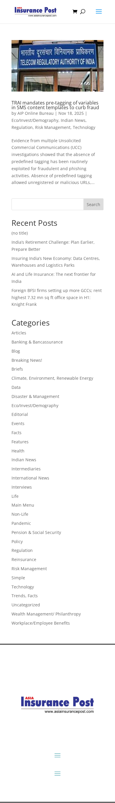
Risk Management (52, 127)
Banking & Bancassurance (37, 342)
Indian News (73, 120)
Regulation (22, 127)
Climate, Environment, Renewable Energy (52, 378)
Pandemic (21, 523)
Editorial (20, 414)
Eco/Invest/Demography (35, 120)
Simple (18, 577)
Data (16, 387)
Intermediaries (26, 469)
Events (18, 423)
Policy (17, 541)
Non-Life (20, 514)
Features (20, 441)
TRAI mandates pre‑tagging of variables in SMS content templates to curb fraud (55, 105)
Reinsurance (24, 559)
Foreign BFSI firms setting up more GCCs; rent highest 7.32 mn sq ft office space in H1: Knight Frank (57, 297)
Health (18, 451)
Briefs (17, 369)
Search (93, 204)
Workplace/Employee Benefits (41, 623)
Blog (16, 351)
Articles (19, 333)
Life (15, 496)
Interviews (22, 487)
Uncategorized (26, 605)
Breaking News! (27, 360)
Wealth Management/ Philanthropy (46, 614)
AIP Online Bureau (35, 113)
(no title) (20, 233)
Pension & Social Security (36, 532)
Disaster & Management (35, 396)
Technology (84, 127)
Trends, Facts (25, 595)
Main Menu (23, 505)
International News (30, 478)
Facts (17, 432)
